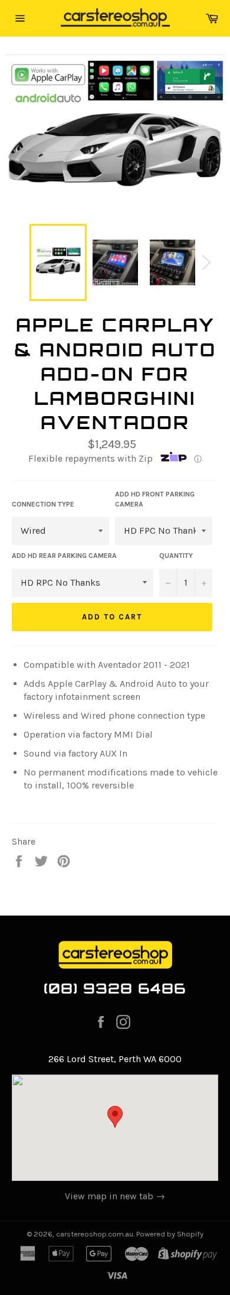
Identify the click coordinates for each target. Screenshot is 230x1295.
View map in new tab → (115, 1196)
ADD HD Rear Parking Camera (64, 555)
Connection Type (43, 504)
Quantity (176, 555)
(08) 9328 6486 (115, 988)
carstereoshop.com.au (94, 1233)
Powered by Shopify (169, 1233)
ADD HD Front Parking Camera (155, 499)
